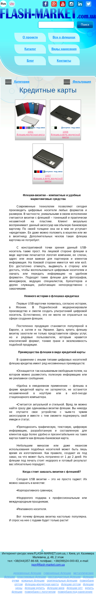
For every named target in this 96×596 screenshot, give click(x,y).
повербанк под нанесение (75, 591)
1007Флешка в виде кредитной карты (48, 178)
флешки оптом (71, 584)
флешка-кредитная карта (42, 584)
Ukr (12, 3)
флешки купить (35, 588)
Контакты (64, 60)
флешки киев (55, 588)
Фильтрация (81, 81)
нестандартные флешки (64, 576)
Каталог (30, 49)
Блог (30, 60)
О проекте (30, 37)
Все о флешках (64, 37)
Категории (21, 81)
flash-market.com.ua (48, 14)
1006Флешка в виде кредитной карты (65, 134)
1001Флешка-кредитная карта (31, 133)
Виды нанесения (64, 49)
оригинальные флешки (62, 580)
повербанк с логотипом (40, 591)
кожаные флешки (33, 580)
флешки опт (75, 588)
